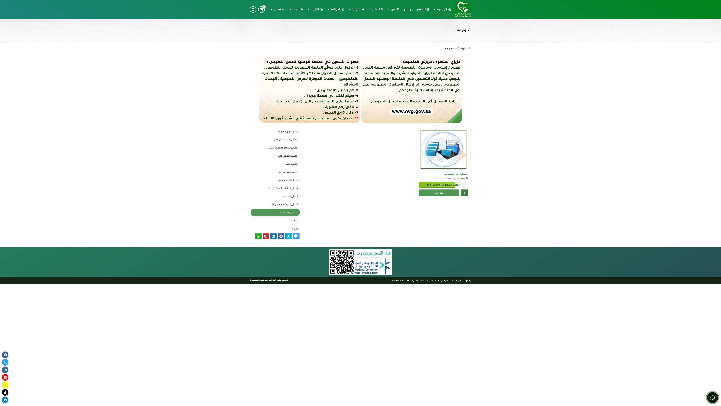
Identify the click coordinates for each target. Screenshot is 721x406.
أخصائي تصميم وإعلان (288, 172)
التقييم (315, 9)
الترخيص (421, 9)
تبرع (393, 9)
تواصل (277, 9)
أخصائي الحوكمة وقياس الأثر (284, 204)
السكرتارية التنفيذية (288, 212)
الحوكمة (335, 9)
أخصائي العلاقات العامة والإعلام (283, 188)
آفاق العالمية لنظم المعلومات (263, 280)
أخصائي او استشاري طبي (286, 140)
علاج (406, 9)
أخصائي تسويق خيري (288, 180)
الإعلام (376, 9)
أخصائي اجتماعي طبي (288, 156)
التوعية (356, 9)
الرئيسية (442, 9)
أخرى (295, 220)
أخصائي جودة (291, 164)
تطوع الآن (438, 193)
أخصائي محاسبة (290, 196)
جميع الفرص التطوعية (287, 132)
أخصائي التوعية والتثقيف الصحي (283, 148)
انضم (295, 9)
